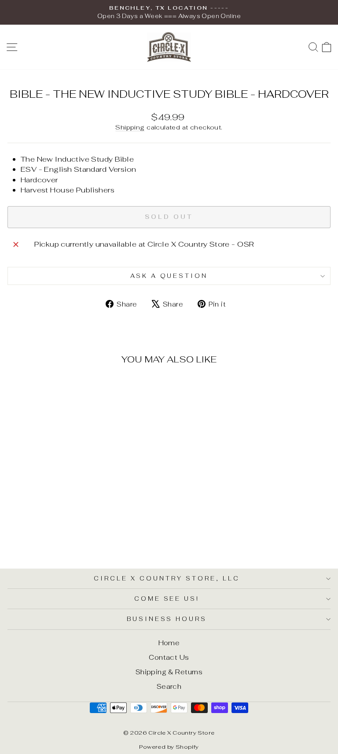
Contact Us (169, 657)
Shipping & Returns (169, 672)
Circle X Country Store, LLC (166, 578)
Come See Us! (167, 598)
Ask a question (169, 276)
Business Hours (167, 619)
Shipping (129, 127)
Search (169, 686)
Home (169, 643)
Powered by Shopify (168, 746)
